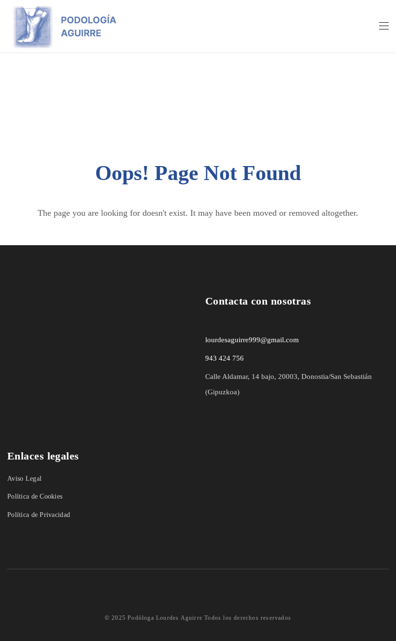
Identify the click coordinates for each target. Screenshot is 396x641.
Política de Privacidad (38, 514)
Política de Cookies (34, 496)
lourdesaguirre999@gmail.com (252, 340)
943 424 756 (224, 358)
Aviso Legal (24, 478)
